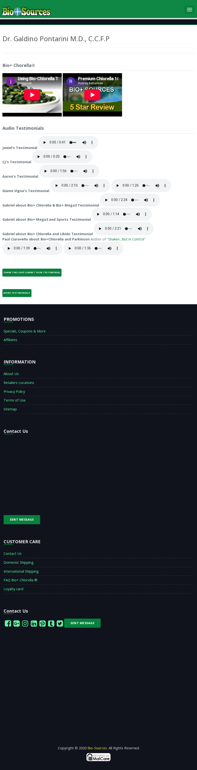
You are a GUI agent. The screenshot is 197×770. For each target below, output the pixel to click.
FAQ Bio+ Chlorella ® (20, 580)
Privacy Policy (14, 391)
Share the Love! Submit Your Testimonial (32, 272)
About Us (11, 373)
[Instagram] (25, 623)
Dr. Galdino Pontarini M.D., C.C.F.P (56, 38)
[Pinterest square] (42, 623)
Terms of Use (15, 400)
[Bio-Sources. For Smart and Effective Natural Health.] (92, 8)
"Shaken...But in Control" (126, 239)
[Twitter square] (60, 623)
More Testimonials (17, 292)
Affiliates (10, 339)
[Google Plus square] (16, 623)
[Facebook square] (8, 623)
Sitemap (10, 409)
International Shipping (21, 571)
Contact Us (13, 553)
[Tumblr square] (51, 623)
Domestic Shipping (19, 562)
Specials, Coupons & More (25, 331)
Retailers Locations (19, 382)
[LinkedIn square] (34, 623)
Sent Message (22, 520)
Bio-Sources (97, 748)
